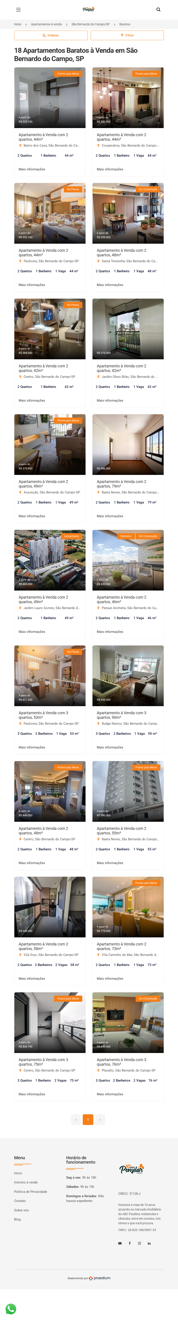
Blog (17, 1219)
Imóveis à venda (26, 1182)
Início (17, 24)
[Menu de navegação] (19, 9)
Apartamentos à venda (46, 24)
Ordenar (53, 35)
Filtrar (129, 35)
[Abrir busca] (158, 9)
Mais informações (32, 169)
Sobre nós (21, 1210)
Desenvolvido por (78, 1278)
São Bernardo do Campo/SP (91, 24)
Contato (20, 1201)
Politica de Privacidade (30, 1192)
